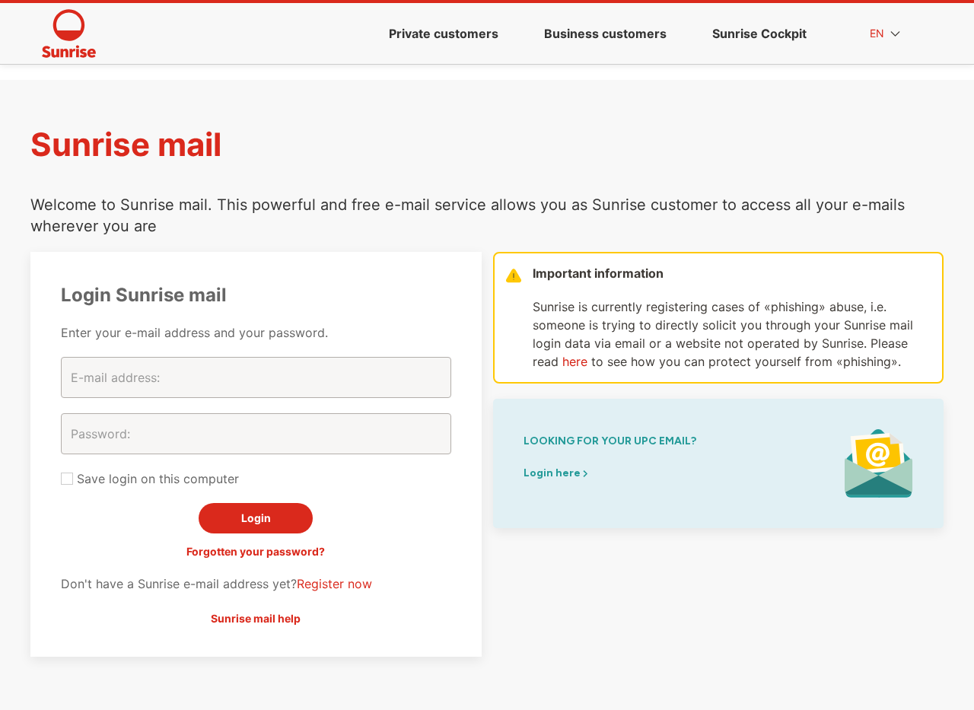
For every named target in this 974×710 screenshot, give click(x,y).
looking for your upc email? (610, 441)
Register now (334, 583)
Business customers (605, 33)
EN (878, 33)
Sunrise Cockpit (759, 33)
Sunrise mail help (256, 618)
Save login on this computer (156, 478)
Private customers (443, 33)
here (574, 361)
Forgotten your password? (255, 551)
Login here (553, 472)
